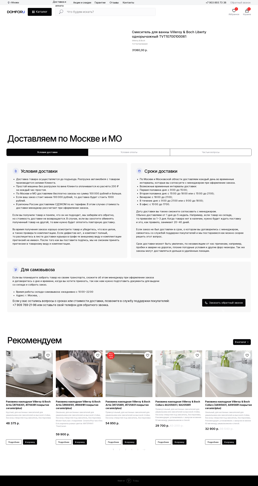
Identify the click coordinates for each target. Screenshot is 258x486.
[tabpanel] (129, 234)
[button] (223, 302)
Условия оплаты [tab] (129, 152)
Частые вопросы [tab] (210, 152)
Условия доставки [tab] (47, 152)
